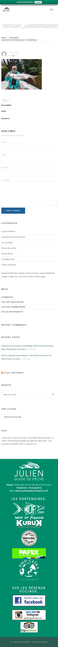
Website (4, 167)
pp (13, 55)
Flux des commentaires (13, 307)
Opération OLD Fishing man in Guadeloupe (19, 40)
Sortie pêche (14, 38)
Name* (4, 142)
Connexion (7, 297)
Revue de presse (8, 248)
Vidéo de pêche (8, 265)
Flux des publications (12, 302)
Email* (4, 155)
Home (4, 38)
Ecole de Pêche (8, 231)
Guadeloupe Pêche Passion (13, 237)
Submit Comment (13, 211)
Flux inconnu (14, 372)
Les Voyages (7, 242)
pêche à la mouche (12, 417)
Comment (5, 180)
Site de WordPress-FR (12, 312)
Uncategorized (7, 259)
